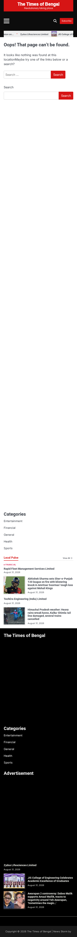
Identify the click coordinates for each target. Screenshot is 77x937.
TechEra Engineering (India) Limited (25, 598)
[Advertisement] (38, 143)
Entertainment (13, 521)
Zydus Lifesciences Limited (28, 34)
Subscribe (66, 21)
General (9, 534)
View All (66, 558)
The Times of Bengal (39, 931)
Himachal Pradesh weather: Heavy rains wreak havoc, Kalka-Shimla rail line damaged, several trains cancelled (49, 614)
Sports (8, 548)
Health (8, 541)
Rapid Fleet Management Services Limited (29, 568)
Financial (10, 528)
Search (8, 87)
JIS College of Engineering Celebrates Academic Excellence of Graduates (50, 879)
